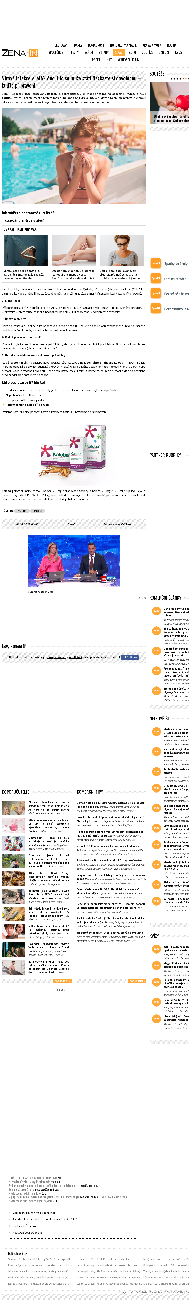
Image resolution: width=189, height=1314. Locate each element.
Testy (75, 52)
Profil (96, 59)
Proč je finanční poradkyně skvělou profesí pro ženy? (37, 1278)
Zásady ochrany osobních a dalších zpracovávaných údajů (45, 1219)
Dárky (78, 45)
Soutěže (147, 52)
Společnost (57, 52)
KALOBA (37, 511)
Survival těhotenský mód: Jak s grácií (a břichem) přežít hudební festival (41, 1259)
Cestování (61, 45)
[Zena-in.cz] (22, 53)
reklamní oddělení (90, 1197)
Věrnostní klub (128, 59)
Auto (132, 52)
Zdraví (118, 52)
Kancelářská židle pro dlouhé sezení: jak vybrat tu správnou (109, 1278)
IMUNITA (22, 511)
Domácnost (96, 45)
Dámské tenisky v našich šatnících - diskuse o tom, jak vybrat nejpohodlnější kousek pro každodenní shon (109, 1265)
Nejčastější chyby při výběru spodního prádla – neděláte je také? (109, 1271)
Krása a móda (151, 45)
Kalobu (119, 362)
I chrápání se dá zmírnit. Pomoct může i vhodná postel (107, 1259)
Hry (109, 59)
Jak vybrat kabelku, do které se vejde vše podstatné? (38, 1271)
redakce (55, 1182)
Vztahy (104, 52)
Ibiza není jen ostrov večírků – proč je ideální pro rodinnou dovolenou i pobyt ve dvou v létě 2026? (41, 1265)
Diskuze (164, 52)
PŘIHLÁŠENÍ (75, 657)
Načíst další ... (62, 981)
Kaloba (6, 491)
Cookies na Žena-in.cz (25, 1226)
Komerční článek (121, 524)
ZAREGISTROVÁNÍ (56, 657)
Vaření (89, 52)
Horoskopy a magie (123, 45)
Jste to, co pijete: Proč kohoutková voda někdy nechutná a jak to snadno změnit (109, 1284)
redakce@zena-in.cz (86, 1185)
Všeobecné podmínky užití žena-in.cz (34, 1213)
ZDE (60, 1178)
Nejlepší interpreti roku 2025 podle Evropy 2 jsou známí (40, 1284)
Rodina (171, 45)
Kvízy (178, 52)
